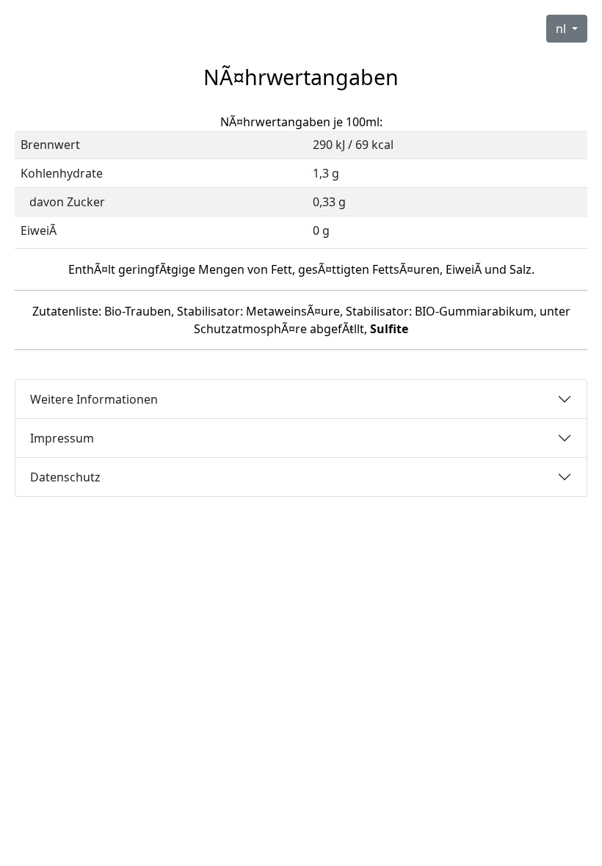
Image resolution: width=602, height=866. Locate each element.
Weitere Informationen (94, 399)
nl (562, 29)
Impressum (62, 438)
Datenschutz (65, 477)
